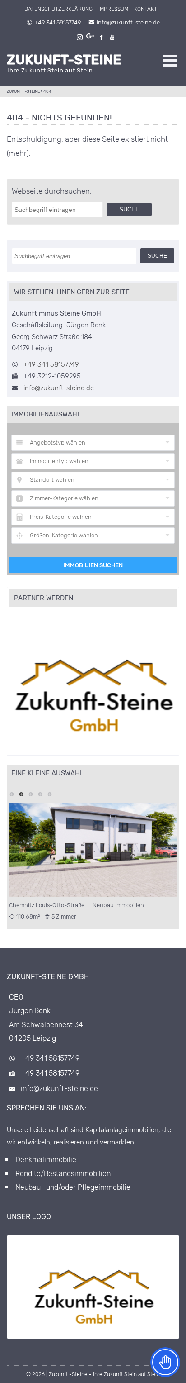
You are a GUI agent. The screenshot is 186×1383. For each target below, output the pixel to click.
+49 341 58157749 (57, 22)
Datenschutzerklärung (58, 9)
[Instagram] (80, 37)
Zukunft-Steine (64, 60)
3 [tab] (30, 793)
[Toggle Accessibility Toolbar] (165, 1362)
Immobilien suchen (93, 565)
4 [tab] (40, 793)
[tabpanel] (93, 861)
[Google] (91, 37)
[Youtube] (112, 37)
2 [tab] (21, 793)
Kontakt (145, 9)
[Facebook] (102, 37)
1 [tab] (11, 793)
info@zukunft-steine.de (128, 22)
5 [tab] (49, 793)
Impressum (113, 9)
